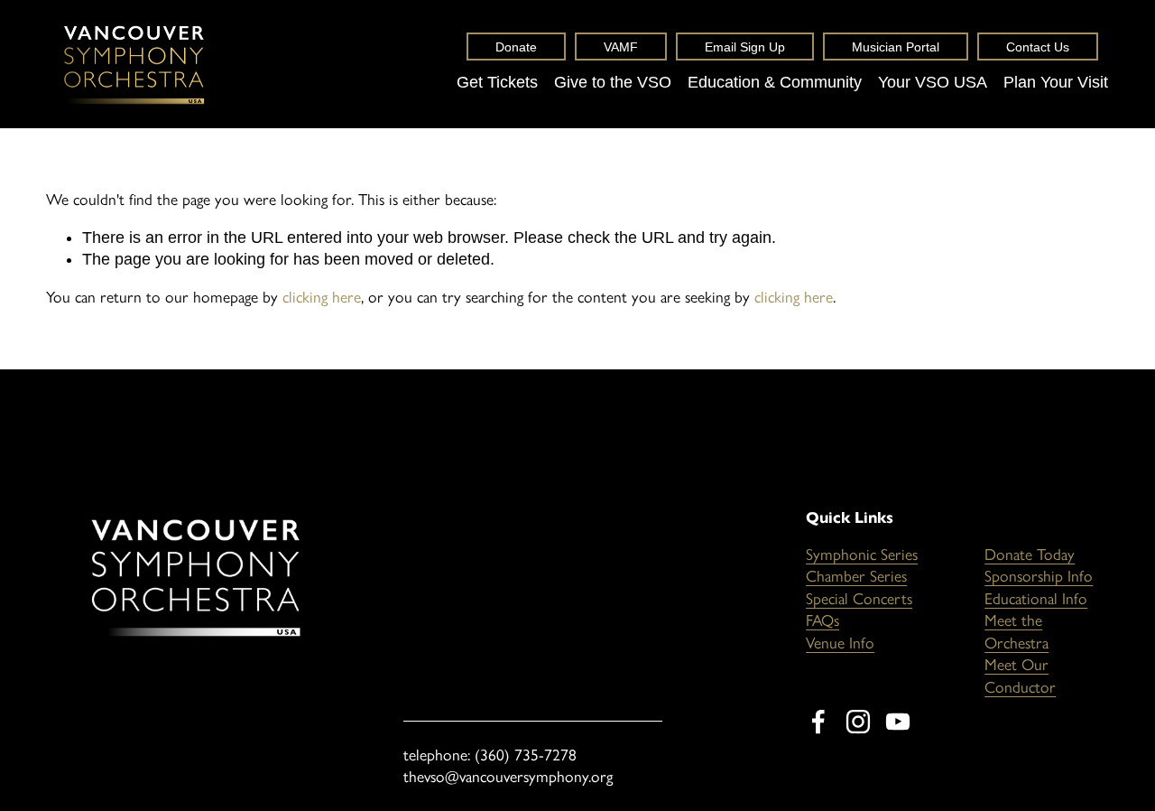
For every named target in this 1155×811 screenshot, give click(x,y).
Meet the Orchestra (1016, 631)
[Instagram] (858, 721)
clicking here (321, 296)
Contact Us (1037, 47)
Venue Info (840, 642)
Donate (516, 47)
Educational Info (1035, 598)
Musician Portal (895, 47)
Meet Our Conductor (1020, 675)
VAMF (621, 47)
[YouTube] (897, 721)
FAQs (822, 620)
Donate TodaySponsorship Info (1038, 565)
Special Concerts (859, 598)
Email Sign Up (745, 47)
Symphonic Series (862, 554)
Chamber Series (856, 575)
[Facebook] (818, 721)
